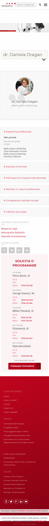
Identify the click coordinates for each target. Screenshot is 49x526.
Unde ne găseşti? (11, 412)
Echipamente (9, 458)
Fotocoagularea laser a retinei (16, 431)
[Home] (9, 5)
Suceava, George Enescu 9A (15, 480)
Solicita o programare (25, 5)
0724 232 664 (26, 303)
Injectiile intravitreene (13, 236)
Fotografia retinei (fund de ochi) (16, 435)
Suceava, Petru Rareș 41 (13, 476)
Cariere (6, 396)
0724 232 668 (26, 285)
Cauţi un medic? (10, 400)
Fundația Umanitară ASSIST (29, 510)
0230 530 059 (27, 300)
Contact (7, 404)
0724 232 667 (26, 338)
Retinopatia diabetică (12, 232)
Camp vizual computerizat (14, 454)
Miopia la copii (9, 228)
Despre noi (8, 408)
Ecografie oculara (11, 427)
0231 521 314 (26, 317)
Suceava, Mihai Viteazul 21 (14, 484)
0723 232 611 (26, 320)
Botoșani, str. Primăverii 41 (14, 488)
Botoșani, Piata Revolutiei (14, 492)
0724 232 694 (26, 356)
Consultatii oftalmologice (14, 424)
